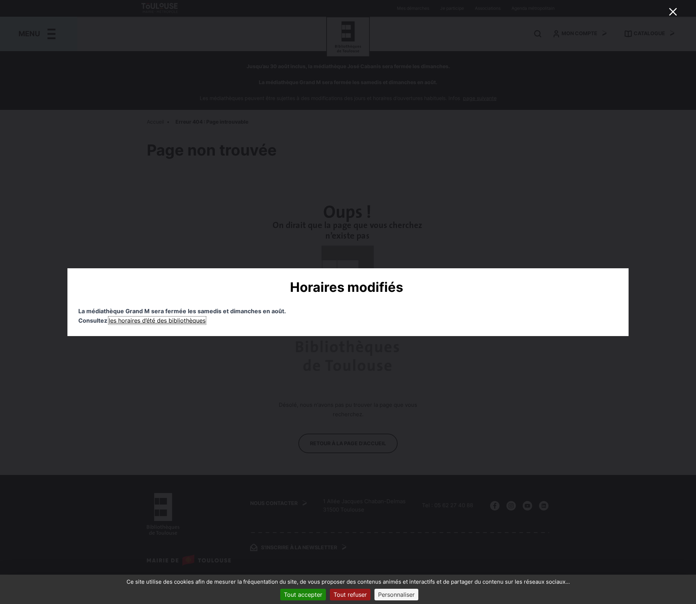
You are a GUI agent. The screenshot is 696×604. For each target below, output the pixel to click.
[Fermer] (673, 11)
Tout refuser (350, 594)
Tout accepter (303, 594)
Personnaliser (396, 594)
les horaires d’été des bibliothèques (157, 320)
